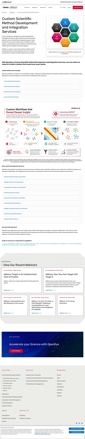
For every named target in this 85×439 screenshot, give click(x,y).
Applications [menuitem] (5, 394)
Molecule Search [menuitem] (7, 388)
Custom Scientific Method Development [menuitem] (37, 381)
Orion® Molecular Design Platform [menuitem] (11, 375)
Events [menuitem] (59, 375)
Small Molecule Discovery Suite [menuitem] (11, 378)
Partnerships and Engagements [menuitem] (34, 384)
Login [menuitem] (69, 7)
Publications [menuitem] (60, 387)
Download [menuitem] (59, 390)
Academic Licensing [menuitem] (25, 418)
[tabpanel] (15, 305)
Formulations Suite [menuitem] (7, 383)
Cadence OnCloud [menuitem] (7, 406)
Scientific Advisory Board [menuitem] (9, 418)
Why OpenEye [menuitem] (6, 415)
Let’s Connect (16, 351)
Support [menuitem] (59, 392)
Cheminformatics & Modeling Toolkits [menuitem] (12, 397)
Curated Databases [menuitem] (7, 403)
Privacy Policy (44, 432)
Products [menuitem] (27, 7)
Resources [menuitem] (42, 7)
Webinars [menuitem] (59, 384)
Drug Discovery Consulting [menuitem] (33, 375)
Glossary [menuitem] (59, 395)
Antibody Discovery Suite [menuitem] (9, 380)
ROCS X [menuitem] (5, 390)
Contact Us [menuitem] (24, 410)
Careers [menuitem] (4, 421)
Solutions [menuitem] (34, 7)
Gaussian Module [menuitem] (7, 385)
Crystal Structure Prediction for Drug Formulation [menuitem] (39, 378)
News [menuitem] (58, 378)
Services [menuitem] (29, 370)
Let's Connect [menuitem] (78, 7)
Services (12, 12)
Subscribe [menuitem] (22, 415)
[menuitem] (77, 423)
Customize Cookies (76, 432)
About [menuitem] (50, 7)
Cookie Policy (37, 432)
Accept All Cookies (76, 428)
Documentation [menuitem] (61, 381)
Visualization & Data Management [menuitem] (11, 400)
